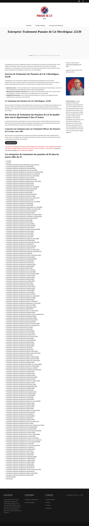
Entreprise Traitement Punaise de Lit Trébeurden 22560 (21, 456)
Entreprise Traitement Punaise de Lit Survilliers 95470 (20, 449)
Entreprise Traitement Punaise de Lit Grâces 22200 (20, 261)
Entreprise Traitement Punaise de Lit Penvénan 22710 (20, 334)
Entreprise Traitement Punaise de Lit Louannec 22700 (20, 286)
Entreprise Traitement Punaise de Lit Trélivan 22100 (20, 464)
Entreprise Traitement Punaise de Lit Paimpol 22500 (20, 331)
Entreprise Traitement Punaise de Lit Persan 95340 (20, 338)
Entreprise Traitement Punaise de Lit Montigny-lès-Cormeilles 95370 (25, 314)
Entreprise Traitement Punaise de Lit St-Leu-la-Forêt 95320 (22, 438)
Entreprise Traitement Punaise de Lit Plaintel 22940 (20, 342)
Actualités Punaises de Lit (31, 499)
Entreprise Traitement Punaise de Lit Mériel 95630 (19, 309)
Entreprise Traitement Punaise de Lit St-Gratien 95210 (21, 436)
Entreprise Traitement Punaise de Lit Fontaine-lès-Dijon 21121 (22, 242)
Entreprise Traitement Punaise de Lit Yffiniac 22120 (20, 475)
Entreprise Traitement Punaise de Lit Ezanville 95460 (20, 240)
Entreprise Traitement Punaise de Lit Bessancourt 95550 (21, 188)
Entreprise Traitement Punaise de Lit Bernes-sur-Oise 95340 (22, 187)
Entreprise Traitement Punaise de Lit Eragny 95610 (20, 233)
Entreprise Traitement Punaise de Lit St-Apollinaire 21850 (21, 427)
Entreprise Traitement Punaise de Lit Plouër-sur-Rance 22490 (23, 381)
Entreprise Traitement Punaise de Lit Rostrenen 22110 (20, 412)
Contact (8, 163)
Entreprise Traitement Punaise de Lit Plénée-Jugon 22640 (22, 351)
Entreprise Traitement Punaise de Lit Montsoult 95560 (21, 321)
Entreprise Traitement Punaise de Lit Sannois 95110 (20, 414)
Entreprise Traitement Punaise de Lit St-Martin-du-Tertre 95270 (23, 440)
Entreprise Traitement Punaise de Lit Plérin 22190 (19, 355)
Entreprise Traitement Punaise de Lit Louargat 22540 (20, 288)
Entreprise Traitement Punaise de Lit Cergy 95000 (19, 205)
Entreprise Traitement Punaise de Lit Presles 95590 (20, 399)
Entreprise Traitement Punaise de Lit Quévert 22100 (20, 406)
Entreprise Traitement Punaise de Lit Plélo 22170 (19, 347)
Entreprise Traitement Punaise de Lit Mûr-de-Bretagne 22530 (23, 323)
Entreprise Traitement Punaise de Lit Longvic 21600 (20, 285)
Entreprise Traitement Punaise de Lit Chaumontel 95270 (21, 211)
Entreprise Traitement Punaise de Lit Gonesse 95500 (20, 257)
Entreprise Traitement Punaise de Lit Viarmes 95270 (20, 471)
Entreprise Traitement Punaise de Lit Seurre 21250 (19, 423)
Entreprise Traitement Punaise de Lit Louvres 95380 (20, 292)
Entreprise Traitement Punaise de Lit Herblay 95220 (20, 266)
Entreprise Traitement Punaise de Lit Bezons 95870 (20, 190)
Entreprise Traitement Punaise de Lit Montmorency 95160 (22, 320)
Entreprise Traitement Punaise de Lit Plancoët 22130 (20, 344)
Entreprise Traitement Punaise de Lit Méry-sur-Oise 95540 (22, 310)
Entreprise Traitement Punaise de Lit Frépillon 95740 (20, 248)
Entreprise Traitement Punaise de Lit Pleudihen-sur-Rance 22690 (24, 364)
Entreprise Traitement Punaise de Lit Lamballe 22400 (20, 275)
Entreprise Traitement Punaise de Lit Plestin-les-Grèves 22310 (23, 360)
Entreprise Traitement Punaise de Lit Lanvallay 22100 (20, 281)
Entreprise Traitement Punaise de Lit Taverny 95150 (20, 453)
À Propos (8, 161)
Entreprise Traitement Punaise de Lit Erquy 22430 (19, 237)
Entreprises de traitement (56, 25)
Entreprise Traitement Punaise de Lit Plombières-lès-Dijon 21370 (23, 369)
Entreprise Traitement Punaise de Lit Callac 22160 (19, 203)
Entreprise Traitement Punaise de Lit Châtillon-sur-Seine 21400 (23, 209)
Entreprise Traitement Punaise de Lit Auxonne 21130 (20, 177)
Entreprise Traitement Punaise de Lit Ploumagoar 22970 (21, 392)
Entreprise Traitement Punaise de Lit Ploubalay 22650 (20, 375)
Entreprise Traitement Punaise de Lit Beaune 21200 (20, 183)
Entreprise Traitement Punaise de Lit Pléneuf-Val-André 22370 (23, 353)
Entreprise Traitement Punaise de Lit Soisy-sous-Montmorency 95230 (25, 425)
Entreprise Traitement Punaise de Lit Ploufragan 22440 (21, 384)
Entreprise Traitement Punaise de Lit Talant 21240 (19, 451)
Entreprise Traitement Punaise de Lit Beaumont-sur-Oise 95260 (23, 181)
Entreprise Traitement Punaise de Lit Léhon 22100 (19, 283)
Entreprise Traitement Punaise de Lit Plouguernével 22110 (21, 386)
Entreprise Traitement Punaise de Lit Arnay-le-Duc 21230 (21, 170)
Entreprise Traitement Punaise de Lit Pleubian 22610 (20, 362)
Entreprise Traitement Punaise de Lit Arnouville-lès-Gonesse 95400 (24, 172)
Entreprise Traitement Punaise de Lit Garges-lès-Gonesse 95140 (23, 251)
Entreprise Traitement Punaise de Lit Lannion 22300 (20, 279)
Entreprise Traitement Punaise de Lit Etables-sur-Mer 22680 (22, 238)
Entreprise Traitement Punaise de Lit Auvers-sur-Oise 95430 (22, 176)
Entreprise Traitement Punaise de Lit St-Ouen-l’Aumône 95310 (23, 442)
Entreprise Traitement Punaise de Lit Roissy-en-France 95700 (23, 410)
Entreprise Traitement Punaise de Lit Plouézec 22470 (20, 382)
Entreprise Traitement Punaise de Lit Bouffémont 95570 (21, 194)
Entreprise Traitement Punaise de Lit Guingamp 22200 (21, 264)
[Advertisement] (44, 44)
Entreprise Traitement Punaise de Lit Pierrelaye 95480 (21, 340)
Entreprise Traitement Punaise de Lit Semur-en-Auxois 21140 (22, 421)
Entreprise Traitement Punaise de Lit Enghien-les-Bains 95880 (23, 229)
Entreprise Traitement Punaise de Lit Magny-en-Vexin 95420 (22, 296)
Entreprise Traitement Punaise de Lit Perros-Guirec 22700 (22, 336)
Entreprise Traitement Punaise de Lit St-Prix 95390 (20, 443)
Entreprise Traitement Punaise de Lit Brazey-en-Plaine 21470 (22, 198)
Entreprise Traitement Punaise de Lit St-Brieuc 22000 (20, 432)
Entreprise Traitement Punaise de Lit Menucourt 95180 (21, 305)
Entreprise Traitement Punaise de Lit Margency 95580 (21, 297)
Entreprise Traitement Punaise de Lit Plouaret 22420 (20, 373)
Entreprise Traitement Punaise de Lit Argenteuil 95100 (20, 168)
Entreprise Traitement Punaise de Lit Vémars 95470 (20, 467)
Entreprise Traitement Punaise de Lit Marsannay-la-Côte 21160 (23, 303)
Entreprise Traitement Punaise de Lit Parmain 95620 (20, 333)
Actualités (28, 25)
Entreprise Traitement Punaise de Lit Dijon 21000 (19, 220)
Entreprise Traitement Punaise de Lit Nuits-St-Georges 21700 (22, 325)
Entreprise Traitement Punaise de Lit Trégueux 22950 (20, 460)
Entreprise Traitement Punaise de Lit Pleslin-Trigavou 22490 (22, 357)
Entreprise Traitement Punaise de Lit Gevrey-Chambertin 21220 (23, 255)
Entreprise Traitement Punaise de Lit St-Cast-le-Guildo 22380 (23, 434)
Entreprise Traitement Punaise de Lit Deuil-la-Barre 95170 (22, 218)
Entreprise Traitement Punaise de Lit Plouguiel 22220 (20, 388)
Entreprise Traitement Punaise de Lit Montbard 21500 (20, 312)
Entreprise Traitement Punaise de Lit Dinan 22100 (19, 222)
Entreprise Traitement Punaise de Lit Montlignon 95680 (21, 316)
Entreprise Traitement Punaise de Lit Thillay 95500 (20, 454)
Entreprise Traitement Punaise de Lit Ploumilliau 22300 (21, 394)
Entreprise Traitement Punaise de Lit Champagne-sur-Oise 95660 (24, 207)
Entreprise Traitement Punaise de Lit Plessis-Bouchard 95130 (22, 358)
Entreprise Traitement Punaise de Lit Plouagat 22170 (20, 371)
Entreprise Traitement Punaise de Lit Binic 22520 (19, 192)
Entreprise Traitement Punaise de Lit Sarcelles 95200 (20, 416)
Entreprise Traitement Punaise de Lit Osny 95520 (19, 327)
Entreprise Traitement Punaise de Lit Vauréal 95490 (20, 466)
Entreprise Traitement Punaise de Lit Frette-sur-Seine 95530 (22, 249)
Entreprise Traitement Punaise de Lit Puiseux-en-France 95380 (23, 401)
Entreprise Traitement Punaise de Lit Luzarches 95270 (20, 294)
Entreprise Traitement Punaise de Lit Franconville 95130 (21, 246)
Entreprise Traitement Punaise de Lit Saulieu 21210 (19, 418)
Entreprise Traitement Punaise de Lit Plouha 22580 (20, 390)
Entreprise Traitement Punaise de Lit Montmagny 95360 (21, 318)
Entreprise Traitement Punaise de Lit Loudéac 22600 (20, 290)
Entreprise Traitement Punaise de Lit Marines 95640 (20, 299)
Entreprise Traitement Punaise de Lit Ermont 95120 (20, 235)
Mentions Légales (11, 477)
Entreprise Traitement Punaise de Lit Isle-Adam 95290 (21, 272)
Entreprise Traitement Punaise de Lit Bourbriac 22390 (20, 196)
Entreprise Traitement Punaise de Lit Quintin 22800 (20, 408)
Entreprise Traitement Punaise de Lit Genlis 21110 (19, 253)
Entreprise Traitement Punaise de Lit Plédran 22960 (20, 346)
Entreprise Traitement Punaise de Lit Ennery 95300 (20, 231)
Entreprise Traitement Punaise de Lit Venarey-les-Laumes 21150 (23, 469)
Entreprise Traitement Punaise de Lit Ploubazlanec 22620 (21, 377)
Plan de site (9, 479)
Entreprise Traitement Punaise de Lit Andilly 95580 (20, 166)
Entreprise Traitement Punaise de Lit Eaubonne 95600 (21, 225)
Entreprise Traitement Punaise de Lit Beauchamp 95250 (21, 179)
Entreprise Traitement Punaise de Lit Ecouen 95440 (20, 227)
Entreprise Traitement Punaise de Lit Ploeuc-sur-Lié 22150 (22, 368)
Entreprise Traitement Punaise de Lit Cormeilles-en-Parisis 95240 (24, 216)
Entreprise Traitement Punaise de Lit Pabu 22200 (19, 329)
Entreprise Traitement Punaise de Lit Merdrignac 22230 (21, 307)
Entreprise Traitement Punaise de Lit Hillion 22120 (19, 268)
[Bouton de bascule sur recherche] (83, 1)
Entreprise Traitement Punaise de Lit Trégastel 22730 (20, 458)
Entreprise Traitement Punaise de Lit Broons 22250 (20, 200)
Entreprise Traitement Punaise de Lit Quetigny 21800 (20, 405)
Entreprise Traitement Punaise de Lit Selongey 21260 (20, 419)
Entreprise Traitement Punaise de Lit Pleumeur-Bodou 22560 (22, 366)
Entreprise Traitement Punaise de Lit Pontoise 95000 (20, 395)
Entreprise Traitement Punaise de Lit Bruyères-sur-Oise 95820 (23, 201)
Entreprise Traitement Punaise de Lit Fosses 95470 (20, 244)
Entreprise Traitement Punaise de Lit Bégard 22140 (20, 185)
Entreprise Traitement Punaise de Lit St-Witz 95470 (20, 447)
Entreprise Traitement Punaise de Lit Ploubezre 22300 (20, 379)
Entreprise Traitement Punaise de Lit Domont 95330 (20, 224)
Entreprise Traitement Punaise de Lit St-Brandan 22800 (21, 429)
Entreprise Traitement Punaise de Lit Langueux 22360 (20, 277)
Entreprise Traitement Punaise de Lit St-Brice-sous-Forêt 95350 (23, 430)
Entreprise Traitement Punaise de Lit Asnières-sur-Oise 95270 (23, 174)
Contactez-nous (11, 142)
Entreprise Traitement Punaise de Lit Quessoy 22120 (20, 403)
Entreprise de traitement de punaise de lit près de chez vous (22, 164)
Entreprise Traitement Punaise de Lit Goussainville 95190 (21, 259)
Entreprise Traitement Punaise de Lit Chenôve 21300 (20, 212)
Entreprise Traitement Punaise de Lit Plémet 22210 (20, 349)
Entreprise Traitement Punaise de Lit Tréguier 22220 (20, 462)
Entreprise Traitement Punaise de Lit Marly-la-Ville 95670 (22, 301)
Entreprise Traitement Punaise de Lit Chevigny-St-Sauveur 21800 (24, 214)
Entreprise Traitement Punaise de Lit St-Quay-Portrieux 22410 (23, 445)
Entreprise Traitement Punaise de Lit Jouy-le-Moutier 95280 (22, 273)
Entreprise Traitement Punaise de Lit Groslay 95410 (20, 262)
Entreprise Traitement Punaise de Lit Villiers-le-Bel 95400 (21, 473)
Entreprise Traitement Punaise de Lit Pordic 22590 (19, 397)
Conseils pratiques (40, 25)
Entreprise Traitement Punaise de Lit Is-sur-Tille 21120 (20, 270)
